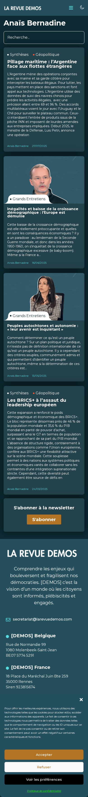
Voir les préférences (44, 779)
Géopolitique (47, 54)
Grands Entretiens (29, 199)
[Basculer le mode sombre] (82, 7)
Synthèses (19, 54)
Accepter (44, 754)
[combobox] (44, 37)
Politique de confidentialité (44, 790)
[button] (81, 699)
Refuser (44, 767)
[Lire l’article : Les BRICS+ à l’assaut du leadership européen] (44, 440)
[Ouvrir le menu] (71, 8)
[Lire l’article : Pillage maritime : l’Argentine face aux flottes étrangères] (44, 99)
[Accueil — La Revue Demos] (22, 8)
